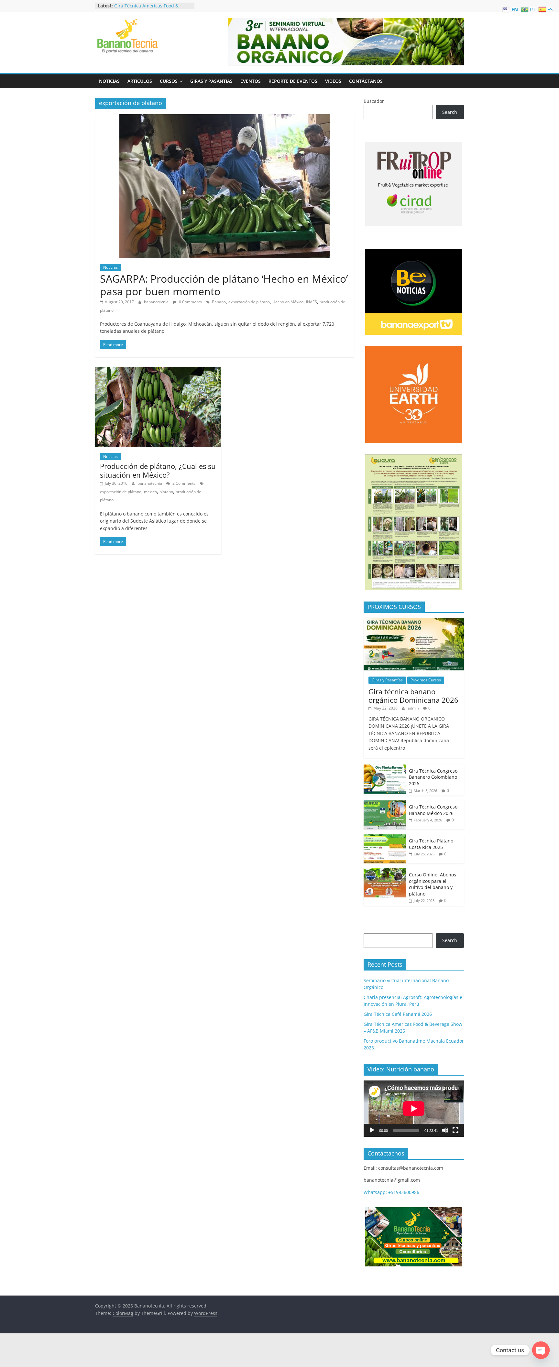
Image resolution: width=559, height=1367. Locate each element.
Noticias (109, 81)
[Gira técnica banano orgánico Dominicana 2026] (414, 621)
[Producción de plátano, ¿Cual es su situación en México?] (158, 370)
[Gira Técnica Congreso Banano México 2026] (385, 804)
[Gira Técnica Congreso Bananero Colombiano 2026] (385, 768)
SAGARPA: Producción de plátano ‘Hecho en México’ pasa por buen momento (224, 285)
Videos (333, 81)
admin (414, 708)
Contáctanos (366, 81)
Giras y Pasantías (211, 81)
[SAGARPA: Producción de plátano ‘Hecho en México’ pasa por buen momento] (224, 118)
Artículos (139, 81)
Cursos (169, 81)
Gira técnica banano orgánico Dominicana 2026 (413, 696)
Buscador (374, 101)
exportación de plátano (249, 302)
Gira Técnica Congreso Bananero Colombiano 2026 (433, 777)
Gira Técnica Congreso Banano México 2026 (433, 810)
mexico (150, 491)
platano (166, 491)
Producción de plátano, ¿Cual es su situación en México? (158, 470)
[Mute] (445, 1130)
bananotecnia (157, 302)
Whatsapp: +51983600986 (391, 1192)
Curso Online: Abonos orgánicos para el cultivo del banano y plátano (432, 884)
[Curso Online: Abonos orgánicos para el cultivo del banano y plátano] (385, 872)
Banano (219, 302)
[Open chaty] (541, 1350)
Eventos (250, 81)
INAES (311, 302)
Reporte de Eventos (293, 81)
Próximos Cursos (426, 680)
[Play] (372, 1130)
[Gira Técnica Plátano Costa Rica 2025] (385, 838)
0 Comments (190, 302)
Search (449, 112)
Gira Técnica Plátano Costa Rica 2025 (431, 844)
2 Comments (183, 483)
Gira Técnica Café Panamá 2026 (148, 5)
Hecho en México (287, 302)
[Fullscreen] (455, 1130)
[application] (414, 1108)
